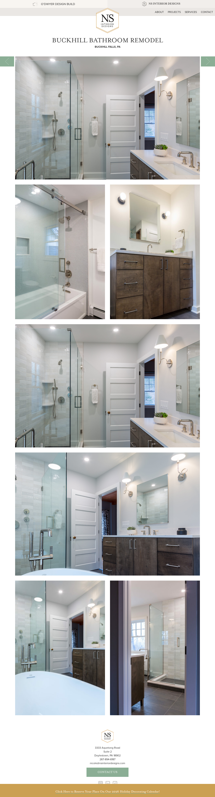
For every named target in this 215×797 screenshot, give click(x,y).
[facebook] (115, 783)
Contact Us (107, 772)
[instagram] (100, 783)
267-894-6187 (107, 759)
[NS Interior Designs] (107, 20)
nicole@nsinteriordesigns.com (107, 763)
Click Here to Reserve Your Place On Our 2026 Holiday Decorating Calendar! (107, 791)
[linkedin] (107, 783)
